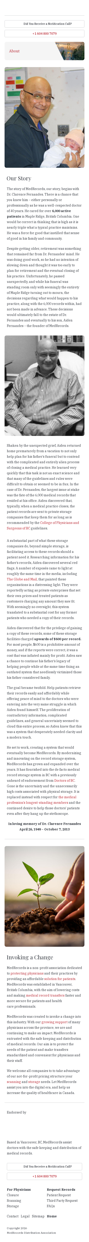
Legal (25, 1216)
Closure (13, 1195)
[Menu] (82, 8)
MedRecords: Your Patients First (26, 8)
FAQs (51, 1206)
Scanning (14, 1201)
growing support (55, 1022)
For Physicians (19, 1190)
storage (34, 1082)
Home (52, 1216)
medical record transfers (45, 995)
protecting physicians (27, 973)
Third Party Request (62, 1201)
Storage (13, 1206)
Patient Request (59, 1195)
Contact (12, 1216)
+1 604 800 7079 (44, 33)
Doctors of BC (64, 781)
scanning (14, 1082)
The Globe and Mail (22, 579)
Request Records (61, 1190)
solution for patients (59, 979)
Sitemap (38, 1216)
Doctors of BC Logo (19, 1128)
